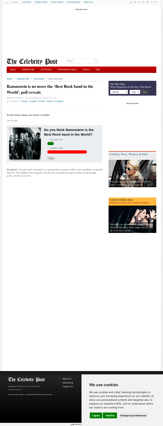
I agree (96, 415)
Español (33, 101)
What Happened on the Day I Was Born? (131, 86)
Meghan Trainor (41, 2)
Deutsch (41, 101)
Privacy (22, 394)
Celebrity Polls (28, 69)
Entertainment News (67, 69)
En (135, 2)
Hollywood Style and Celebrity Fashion (129, 202)
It (151, 2)
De (148, 2)
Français (24, 101)
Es (143, 2)
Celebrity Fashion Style (121, 199)
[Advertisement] (81, 33)
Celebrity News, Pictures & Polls (128, 154)
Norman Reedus (73, 2)
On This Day (46, 69)
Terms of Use (13, 394)
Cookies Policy (31, 394)
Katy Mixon (26, 2)
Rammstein (39, 79)
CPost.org (12, 386)
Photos (86, 69)
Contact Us (68, 386)
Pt (155, 2)
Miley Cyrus (88, 2)
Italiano (50, 101)
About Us (67, 379)
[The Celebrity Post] (32, 62)
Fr (139, 2)
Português (59, 101)
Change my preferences (133, 415)
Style (98, 69)
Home (12, 69)
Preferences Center (45, 394)
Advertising (68, 383)
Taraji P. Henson (57, 2)
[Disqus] (54, 228)
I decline (109, 415)
